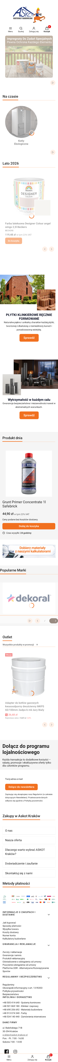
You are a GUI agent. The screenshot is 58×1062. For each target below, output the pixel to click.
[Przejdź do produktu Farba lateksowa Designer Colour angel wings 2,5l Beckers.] (29, 197)
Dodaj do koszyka (29, 526)
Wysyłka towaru (11, 929)
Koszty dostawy (11, 932)
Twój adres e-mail (14, 779)
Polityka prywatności (13, 991)
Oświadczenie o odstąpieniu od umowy (22, 961)
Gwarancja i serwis (12, 955)
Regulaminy (8, 984)
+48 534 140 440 (11, 1016)
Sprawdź (29, 337)
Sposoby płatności (12, 926)
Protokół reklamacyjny (14, 958)
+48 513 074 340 (11, 1013)
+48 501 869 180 (11, 1006)
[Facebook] (7, 1052)
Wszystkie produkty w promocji (18, 644)
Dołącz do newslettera (21, 786)
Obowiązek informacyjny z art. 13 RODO (23, 988)
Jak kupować (9, 922)
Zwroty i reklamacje (12, 952)
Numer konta (9, 935)
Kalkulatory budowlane (14, 938)
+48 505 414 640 (11, 1002)
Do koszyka (13, 241)
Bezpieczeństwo (11, 994)
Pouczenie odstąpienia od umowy (19, 965)
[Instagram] (15, 1052)
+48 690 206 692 (11, 1009)
